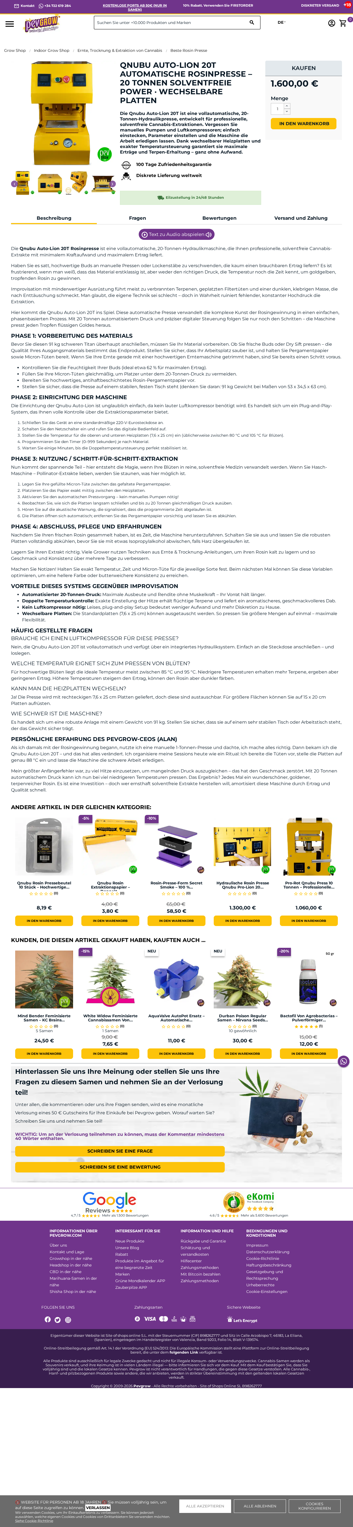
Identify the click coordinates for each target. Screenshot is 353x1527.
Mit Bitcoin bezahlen (200, 1274)
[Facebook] (48, 1320)
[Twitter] (58, 1320)
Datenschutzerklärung (268, 1251)
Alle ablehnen (260, 1506)
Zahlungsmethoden (200, 1267)
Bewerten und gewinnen (149, 109)
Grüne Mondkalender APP (140, 1280)
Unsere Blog (127, 1247)
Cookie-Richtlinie (262, 1258)
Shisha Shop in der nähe (73, 1291)
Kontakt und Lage (67, 1251)
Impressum (257, 1245)
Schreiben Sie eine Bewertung (120, 1167)
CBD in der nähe (65, 1271)
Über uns (58, 1245)
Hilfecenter (191, 1260)
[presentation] (14, 184)
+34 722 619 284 (57, 6)
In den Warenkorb (303, 123)
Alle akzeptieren (205, 1506)
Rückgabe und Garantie (203, 1241)
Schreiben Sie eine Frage (120, 1151)
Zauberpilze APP (131, 1287)
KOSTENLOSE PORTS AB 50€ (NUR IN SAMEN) (135, 7)
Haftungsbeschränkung (269, 1265)
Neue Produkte (129, 1241)
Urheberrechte (260, 1284)
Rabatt (121, 1254)
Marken (122, 1274)
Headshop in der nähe (71, 1265)
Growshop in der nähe (71, 1258)
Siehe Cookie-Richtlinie (34, 1521)
